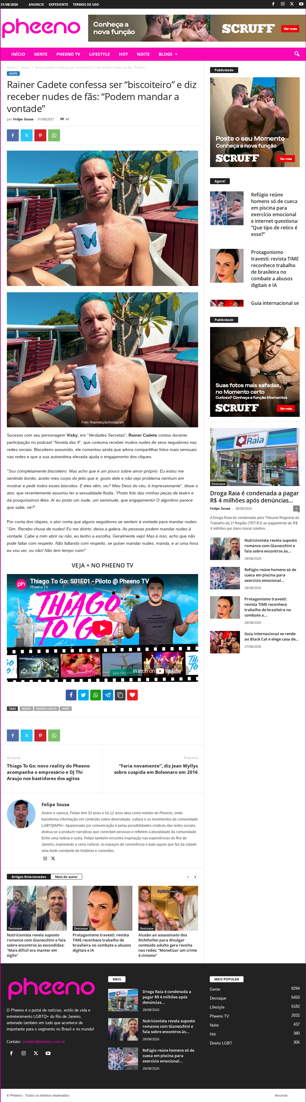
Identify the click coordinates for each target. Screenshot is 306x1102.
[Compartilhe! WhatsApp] (95, 695)
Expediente (58, 4)
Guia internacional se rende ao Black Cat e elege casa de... (271, 636)
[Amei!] (132, 695)
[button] (296, 54)
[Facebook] (273, 4)
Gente (25, 67)
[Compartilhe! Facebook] (71, 695)
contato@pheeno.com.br (43, 1041)
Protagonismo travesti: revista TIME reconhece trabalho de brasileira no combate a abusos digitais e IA (102, 942)
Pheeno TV (219, 1016)
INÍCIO (18, 54)
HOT (123, 54)
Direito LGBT (221, 1043)
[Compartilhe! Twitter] (83, 695)
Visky (66, 709)
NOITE (143, 54)
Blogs (165, 54)
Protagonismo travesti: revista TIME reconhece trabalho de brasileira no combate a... (267, 607)
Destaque (15, 928)
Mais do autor (66, 876)
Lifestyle (217, 1007)
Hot (213, 1034)
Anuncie (36, 4)
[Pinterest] (40, 135)
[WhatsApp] (54, 135)
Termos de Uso (86, 4)
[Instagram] (282, 4)
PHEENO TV (68, 54)
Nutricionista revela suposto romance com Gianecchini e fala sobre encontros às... (270, 546)
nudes (26, 709)
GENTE (41, 54)
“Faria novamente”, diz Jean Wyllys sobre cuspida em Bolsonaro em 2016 (156, 769)
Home (11, 67)
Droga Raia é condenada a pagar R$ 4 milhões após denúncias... (254, 496)
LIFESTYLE (99, 54)
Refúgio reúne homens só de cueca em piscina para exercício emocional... (270, 575)
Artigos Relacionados (29, 876)
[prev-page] (188, 877)
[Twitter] (292, 4)
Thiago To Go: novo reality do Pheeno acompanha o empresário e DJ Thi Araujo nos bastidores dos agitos (48, 772)
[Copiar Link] (120, 695)
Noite (214, 1025)
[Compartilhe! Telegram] (107, 695)
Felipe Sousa (23, 119)
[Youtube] (301, 4)
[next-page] (195, 877)
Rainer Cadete (46, 709)
